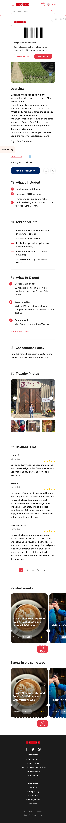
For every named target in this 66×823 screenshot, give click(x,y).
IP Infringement (33, 799)
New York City (22, 56)
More (42, 651)
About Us (33, 787)
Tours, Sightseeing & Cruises (33, 767)
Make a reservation (25, 170)
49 (38, 570)
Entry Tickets (33, 763)
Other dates (16, 156)
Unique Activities (33, 759)
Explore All (33, 775)
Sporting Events (33, 771)
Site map (33, 804)
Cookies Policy (33, 795)
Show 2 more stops (20, 331)
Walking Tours (56, 19)
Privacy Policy (33, 791)
